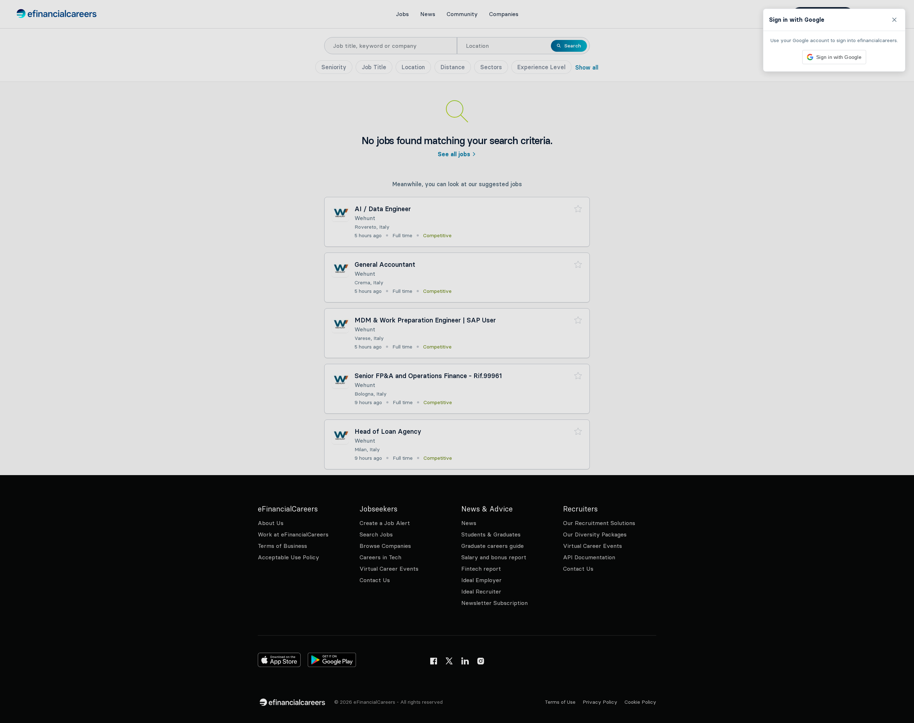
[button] (457, 361)
